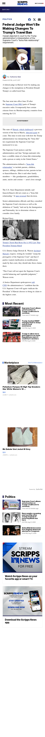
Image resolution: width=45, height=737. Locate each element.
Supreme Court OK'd (14, 104)
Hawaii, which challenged (23, 129)
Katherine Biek (15, 77)
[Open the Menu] (4, 3)
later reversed (21, 196)
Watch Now (38, 3)
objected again (31, 132)
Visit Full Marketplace (35, 362)
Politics (7, 19)
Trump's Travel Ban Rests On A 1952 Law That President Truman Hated (21, 244)
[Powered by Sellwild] (39, 489)
